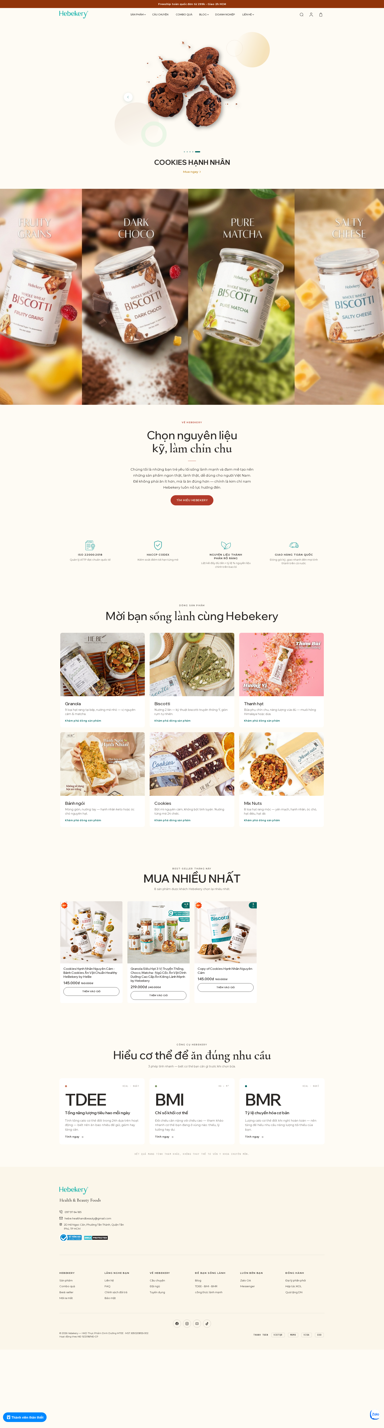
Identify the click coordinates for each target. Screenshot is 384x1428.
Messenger (247, 1286)
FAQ (107, 1286)
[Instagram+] (187, 1324)
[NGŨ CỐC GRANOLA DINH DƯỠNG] (192, 87)
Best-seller (66, 1292)
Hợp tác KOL (293, 1286)
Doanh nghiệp (225, 14)
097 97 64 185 (73, 1212)
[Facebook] (177, 1324)
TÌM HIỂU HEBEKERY (192, 500)
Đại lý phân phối (295, 1280)
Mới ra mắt (66, 1298)
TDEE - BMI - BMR (206, 1286)
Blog (203, 14)
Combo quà (184, 14)
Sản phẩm (137, 14)
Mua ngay (190, 172)
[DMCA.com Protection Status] (96, 1237)
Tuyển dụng (157, 1292)
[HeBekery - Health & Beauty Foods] (73, 14)
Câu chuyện (160, 14)
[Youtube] (197, 1324)
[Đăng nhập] (311, 14)
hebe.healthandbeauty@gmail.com (88, 1218)
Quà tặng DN (293, 1292)
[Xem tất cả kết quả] (301, 14)
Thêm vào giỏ (91, 991)
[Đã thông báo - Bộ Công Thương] (70, 1237)
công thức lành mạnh (208, 1292)
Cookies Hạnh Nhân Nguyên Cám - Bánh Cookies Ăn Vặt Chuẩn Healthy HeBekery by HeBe (90, 973)
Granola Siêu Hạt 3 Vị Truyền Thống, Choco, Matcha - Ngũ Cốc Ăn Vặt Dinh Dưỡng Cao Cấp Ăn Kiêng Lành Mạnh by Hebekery (158, 975)
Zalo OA (245, 1280)
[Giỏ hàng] (321, 14)
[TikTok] (207, 1324)
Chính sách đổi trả (116, 1292)
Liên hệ (247, 14)
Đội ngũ (155, 1286)
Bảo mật (110, 1298)
